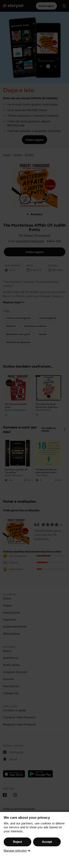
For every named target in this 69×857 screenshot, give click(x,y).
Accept (47, 841)
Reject (17, 841)
